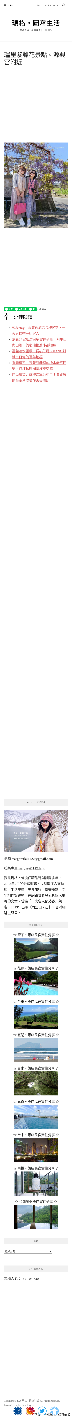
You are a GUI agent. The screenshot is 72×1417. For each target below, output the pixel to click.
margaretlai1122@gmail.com (32, 859)
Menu (12, 5)
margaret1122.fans (31, 868)
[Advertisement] (36, 106)
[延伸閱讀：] (36, 185)
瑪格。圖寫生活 (36, 23)
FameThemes (27, 1405)
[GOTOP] (54, 1411)
